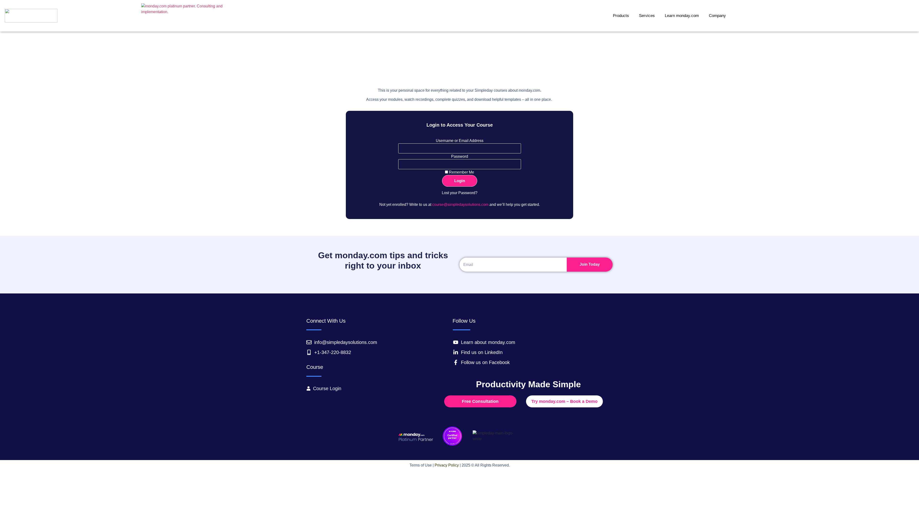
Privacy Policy (447, 465)
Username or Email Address (459, 141)
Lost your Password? (459, 193)
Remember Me (461, 172)
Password (459, 156)
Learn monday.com (682, 15)
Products (621, 15)
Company (717, 15)
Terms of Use (420, 465)
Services (647, 15)
